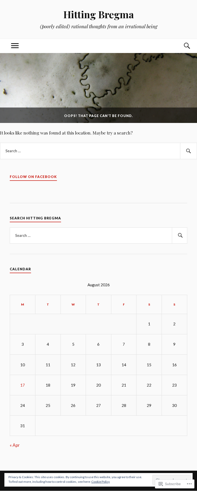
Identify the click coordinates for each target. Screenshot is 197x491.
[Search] (182, 46)
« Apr (15, 445)
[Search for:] (98, 151)
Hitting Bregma (98, 14)
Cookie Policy (100, 482)
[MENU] (15, 46)
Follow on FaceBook (33, 177)
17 (22, 385)
